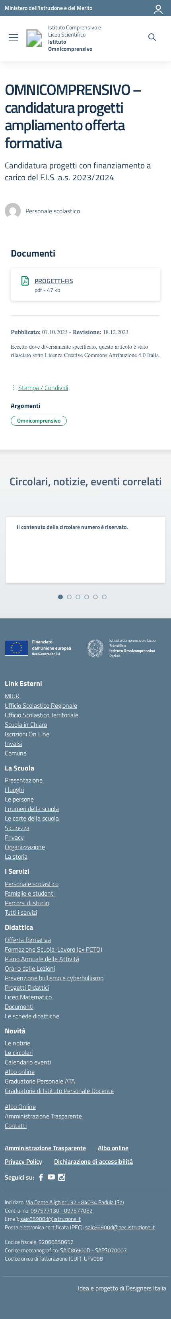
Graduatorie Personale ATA (40, 1081)
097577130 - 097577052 (62, 1210)
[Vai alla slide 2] (69, 597)
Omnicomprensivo (38, 420)
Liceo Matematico (28, 997)
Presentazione (24, 780)
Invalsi (13, 743)
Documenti (19, 1006)
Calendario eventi (28, 1062)
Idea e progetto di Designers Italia (122, 1288)
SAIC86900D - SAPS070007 (93, 1250)
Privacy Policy (23, 1161)
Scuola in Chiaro (26, 724)
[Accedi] (158, 8)
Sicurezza (17, 827)
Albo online (20, 1071)
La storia (16, 856)
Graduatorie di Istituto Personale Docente (59, 1090)
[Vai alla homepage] (34, 38)
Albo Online (20, 1106)
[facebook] (41, 1177)
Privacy (14, 837)
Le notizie (17, 1043)
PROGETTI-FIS (54, 281)
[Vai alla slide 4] (86, 597)
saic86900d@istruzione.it (50, 1219)
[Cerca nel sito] (152, 38)
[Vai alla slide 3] (78, 597)
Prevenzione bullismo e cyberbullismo (54, 978)
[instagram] (61, 1177)
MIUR (12, 696)
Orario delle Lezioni (30, 968)
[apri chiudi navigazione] (13, 38)
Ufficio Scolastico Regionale (41, 705)
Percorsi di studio (27, 903)
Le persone (19, 799)
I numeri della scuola (32, 808)
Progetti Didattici (27, 987)
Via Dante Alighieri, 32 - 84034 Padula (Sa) (75, 1202)
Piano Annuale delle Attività (42, 959)
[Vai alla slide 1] (60, 597)
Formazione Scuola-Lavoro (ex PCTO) (53, 949)
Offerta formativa (28, 939)
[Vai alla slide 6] (104, 597)
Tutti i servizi (21, 912)
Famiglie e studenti (29, 893)
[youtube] (51, 1177)
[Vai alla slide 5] (95, 597)
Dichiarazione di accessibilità (93, 1161)
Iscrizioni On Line (27, 734)
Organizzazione (25, 847)
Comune (16, 753)
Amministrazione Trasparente (43, 1116)
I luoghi (14, 789)
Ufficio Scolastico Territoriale (41, 715)
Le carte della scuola (32, 818)
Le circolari (19, 1052)
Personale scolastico (31, 883)
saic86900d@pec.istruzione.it (120, 1227)
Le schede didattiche (32, 1016)
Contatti (16, 1125)
